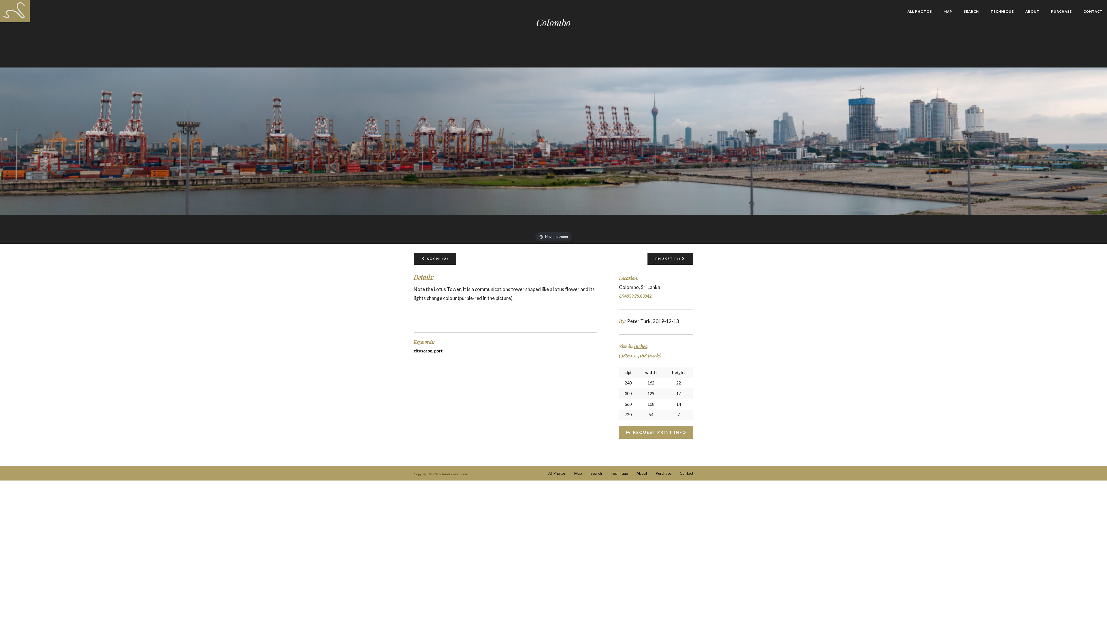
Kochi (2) (437, 258)
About (1032, 11)
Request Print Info (659, 432)
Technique (1002, 11)
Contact (1093, 11)
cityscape (423, 350)
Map (948, 11)
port (438, 350)
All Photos (920, 11)
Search (971, 11)
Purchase (1061, 11)
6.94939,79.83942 (635, 296)
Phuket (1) (667, 258)
